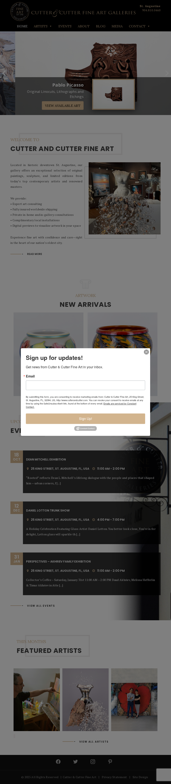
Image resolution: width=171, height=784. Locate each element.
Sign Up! (85, 418)
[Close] (146, 351)
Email (30, 376)
